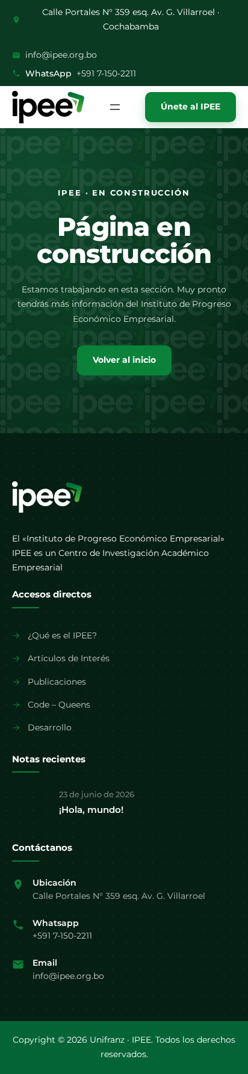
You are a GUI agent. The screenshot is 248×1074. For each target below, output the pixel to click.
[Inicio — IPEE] (47, 497)
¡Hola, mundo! (91, 809)
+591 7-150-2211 (106, 73)
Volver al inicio (124, 359)
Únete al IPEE (190, 106)
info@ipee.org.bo (61, 54)
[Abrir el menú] (115, 107)
